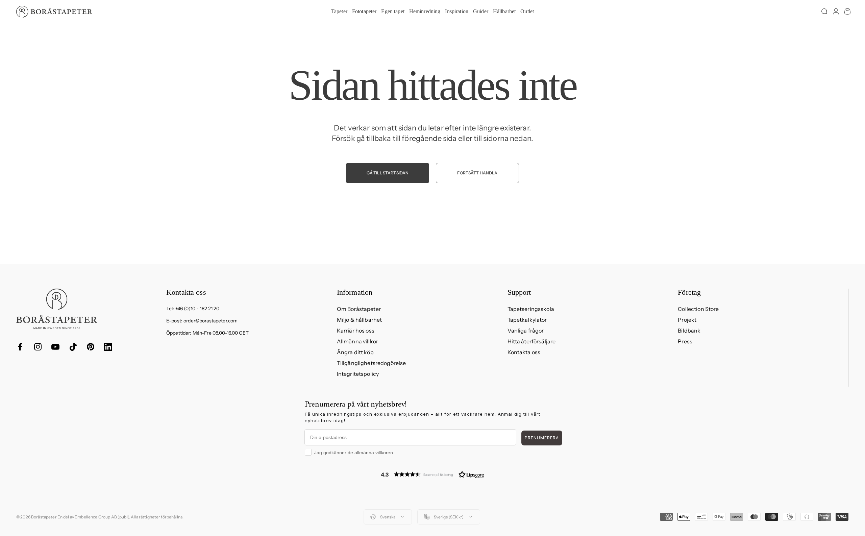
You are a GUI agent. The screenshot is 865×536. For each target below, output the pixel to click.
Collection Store (698, 309)
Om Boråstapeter (359, 309)
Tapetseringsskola (531, 309)
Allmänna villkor (357, 341)
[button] (432, 474)
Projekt (687, 319)
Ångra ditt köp (355, 352)
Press (685, 341)
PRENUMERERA (542, 437)
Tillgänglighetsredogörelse (371, 363)
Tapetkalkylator (527, 319)
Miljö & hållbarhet (359, 319)
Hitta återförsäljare (532, 341)
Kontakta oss (524, 352)
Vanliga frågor (526, 330)
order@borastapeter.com (210, 321)
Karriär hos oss (355, 330)
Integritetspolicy (358, 373)
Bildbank (689, 330)
